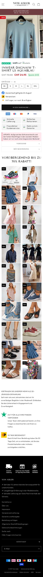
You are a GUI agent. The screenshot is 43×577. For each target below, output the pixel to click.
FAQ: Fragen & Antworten (11, 535)
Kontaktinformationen (11, 572)
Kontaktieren (7, 502)
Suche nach (6, 531)
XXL (35, 86)
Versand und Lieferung (10, 513)
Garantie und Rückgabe (11, 517)
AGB (32, 572)
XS (4, 86)
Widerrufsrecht (24, 572)
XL (28, 86)
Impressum (6, 509)
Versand (38, 572)
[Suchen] (33, 4)
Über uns (5, 506)
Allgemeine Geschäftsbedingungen (15, 524)
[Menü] (3, 4)
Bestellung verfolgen (10, 520)
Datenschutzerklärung (28, 569)
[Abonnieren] (38, 548)
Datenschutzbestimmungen (12, 528)
